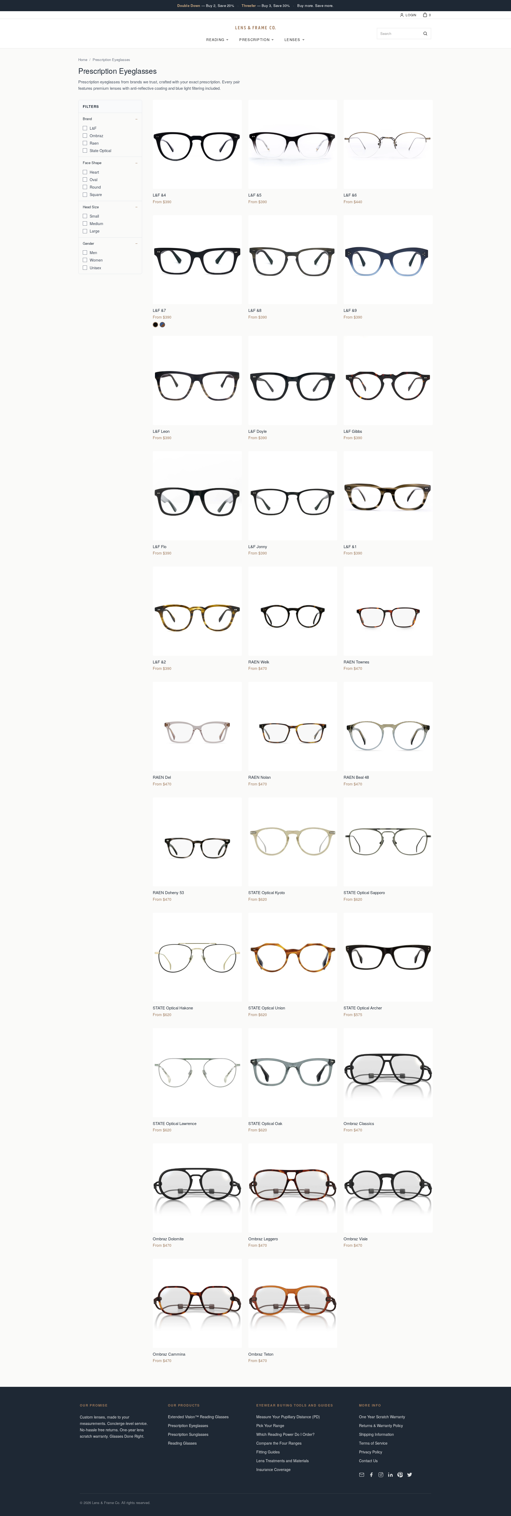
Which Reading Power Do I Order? (285, 1434)
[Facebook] (371, 1474)
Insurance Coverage (273, 1469)
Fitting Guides (268, 1451)
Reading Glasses (182, 1443)
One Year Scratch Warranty (382, 1416)
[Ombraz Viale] (388, 1196)
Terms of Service (373, 1443)
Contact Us (368, 1460)
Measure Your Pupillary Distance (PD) (288, 1416)
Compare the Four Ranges (279, 1443)
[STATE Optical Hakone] (197, 966)
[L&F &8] (292, 271)
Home (82, 59)
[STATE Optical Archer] (388, 966)
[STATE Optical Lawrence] (197, 1081)
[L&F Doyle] (292, 389)
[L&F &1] (388, 504)
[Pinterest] (400, 1474)
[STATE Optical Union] (292, 966)
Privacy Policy (370, 1451)
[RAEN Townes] (388, 620)
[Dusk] (162, 324)
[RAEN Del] (197, 735)
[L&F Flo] (197, 504)
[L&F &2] (197, 620)
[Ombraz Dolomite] (197, 1196)
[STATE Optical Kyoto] (292, 850)
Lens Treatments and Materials (282, 1460)
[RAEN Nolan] (292, 735)
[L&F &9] (388, 271)
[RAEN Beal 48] (388, 735)
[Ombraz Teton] (292, 1312)
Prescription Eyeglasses (188, 1425)
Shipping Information (376, 1434)
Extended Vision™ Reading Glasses (198, 1416)
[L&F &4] (197, 153)
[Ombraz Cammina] (197, 1312)
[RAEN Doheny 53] (197, 850)
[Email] (361, 1474)
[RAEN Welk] (292, 620)
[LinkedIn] (390, 1474)
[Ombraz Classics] (388, 1081)
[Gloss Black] (155, 324)
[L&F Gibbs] (388, 389)
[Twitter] (409, 1474)
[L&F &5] (292, 153)
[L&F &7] (197, 271)
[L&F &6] (388, 153)
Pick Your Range (270, 1425)
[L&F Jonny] (292, 504)
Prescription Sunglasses (188, 1434)
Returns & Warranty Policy (381, 1425)
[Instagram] (381, 1474)
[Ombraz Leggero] (292, 1196)
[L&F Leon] (197, 389)
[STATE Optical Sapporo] (388, 850)
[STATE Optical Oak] (292, 1081)
